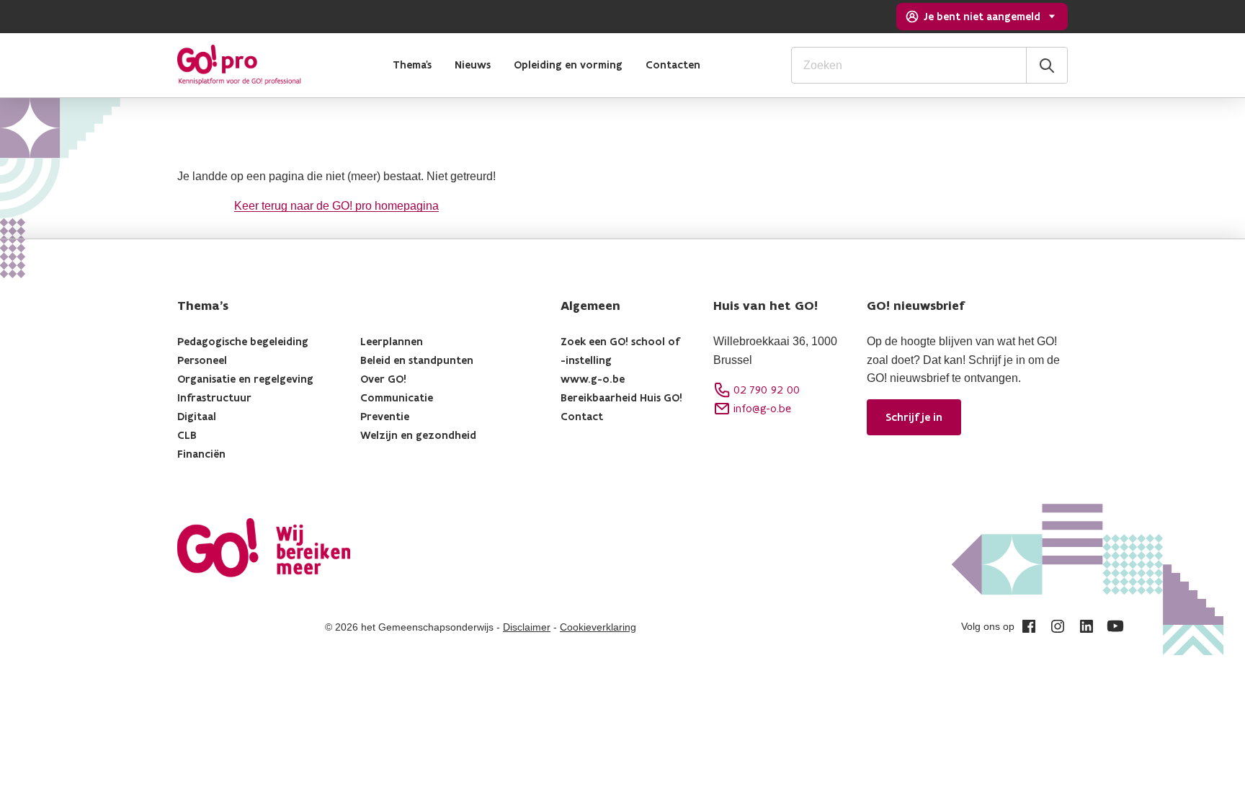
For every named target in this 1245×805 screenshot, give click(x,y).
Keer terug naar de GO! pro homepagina (336, 206)
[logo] (239, 65)
